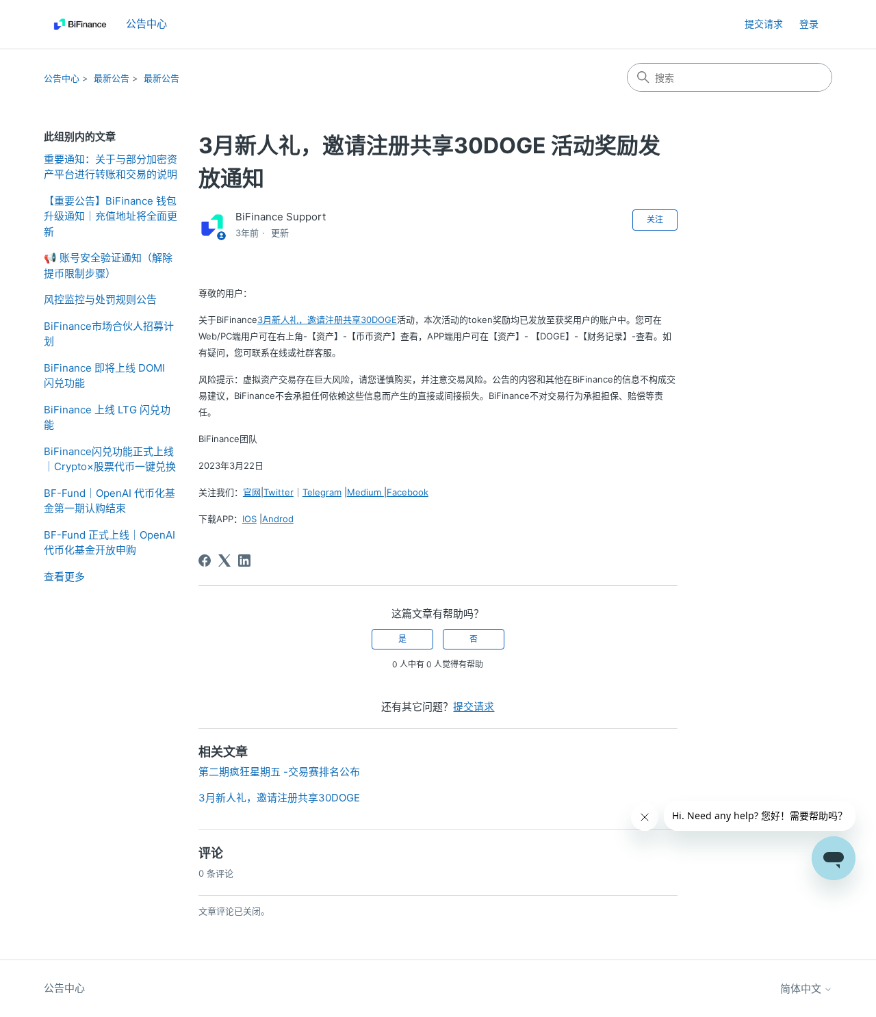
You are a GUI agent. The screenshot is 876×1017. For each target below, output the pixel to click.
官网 (252, 492)
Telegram (322, 492)
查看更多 (64, 576)
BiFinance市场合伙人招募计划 (109, 334)
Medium (365, 492)
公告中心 (61, 78)
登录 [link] (809, 23)
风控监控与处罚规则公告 (100, 299)
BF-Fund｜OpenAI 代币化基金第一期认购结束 (109, 501)
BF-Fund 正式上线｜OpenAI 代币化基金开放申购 (109, 542)
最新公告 (111, 78)
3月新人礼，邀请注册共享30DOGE (327, 319)
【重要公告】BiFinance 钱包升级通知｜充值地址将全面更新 (110, 216)
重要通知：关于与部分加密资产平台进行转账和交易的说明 (110, 167)
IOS (249, 518)
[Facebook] (204, 560)
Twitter (278, 492)
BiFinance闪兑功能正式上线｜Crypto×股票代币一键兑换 (110, 459)
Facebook (407, 492)
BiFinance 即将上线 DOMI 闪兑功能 (104, 375)
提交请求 (764, 23)
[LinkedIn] (244, 560)
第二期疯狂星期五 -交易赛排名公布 (279, 771)
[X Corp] (224, 560)
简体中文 (802, 988)
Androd (278, 518)
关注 (655, 219)
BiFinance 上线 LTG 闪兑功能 (107, 417)
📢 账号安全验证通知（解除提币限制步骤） (108, 265)
